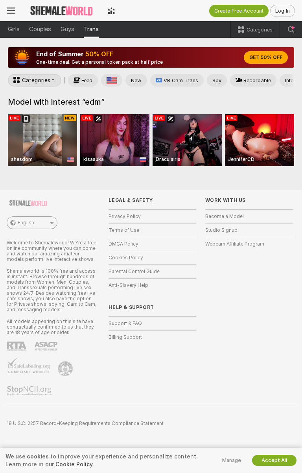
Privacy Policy (125, 216)
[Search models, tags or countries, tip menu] (291, 29)
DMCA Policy (123, 244)
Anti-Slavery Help (128, 285)
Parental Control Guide (134, 271)
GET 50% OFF (265, 57)
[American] (111, 80)
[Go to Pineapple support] (66, 368)
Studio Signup (221, 230)
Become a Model (224, 216)
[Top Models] (111, 10)
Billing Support (125, 337)
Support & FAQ (125, 323)
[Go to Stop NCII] (30, 390)
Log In (282, 11)
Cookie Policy (73, 464)
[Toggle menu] (11, 10)
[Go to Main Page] (61, 10)
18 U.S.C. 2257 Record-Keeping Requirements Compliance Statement (85, 423)
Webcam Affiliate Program (234, 244)
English (26, 222)
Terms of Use (124, 230)
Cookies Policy (126, 258)
